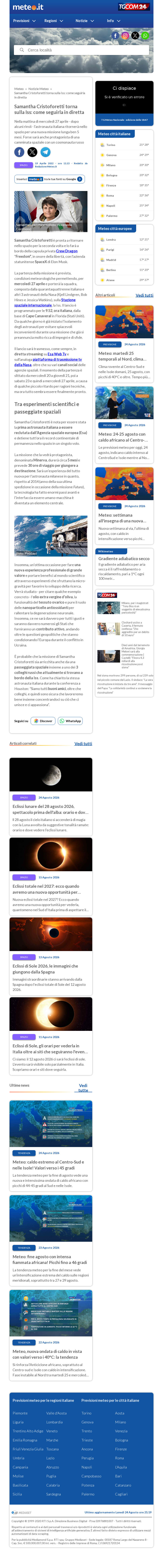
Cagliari (121, 1494)
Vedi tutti (83, 743)
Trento (87, 1431)
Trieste (87, 1440)
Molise (18, 1476)
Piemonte (20, 1413)
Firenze (121, 1449)
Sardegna (53, 1494)
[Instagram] (125, 36)
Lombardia (54, 1422)
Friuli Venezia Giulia (28, 1449)
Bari (118, 1476)
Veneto (52, 1431)
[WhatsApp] (145, 36)
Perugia (88, 1458)
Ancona (87, 1449)
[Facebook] (115, 36)
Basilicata (20, 1485)
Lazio (50, 1458)
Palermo (88, 1494)
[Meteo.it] (28, 7)
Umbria (18, 1458)
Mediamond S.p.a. (42, 1539)
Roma (119, 1458)
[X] (135, 36)
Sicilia (17, 1494)
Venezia (121, 1431)
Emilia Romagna (25, 1440)
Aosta (119, 1413)
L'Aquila (121, 1467)
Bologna (121, 1440)
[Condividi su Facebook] (19, 156)
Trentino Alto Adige (28, 1431)
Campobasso (91, 1476)
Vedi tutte (83, 1088)
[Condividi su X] (32, 156)
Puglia (51, 1476)
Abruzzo (52, 1467)
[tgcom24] (134, 7)
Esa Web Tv (57, 354)
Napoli (87, 1467)
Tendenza (24, 1153)
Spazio (24, 165)
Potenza (88, 1485)
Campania (20, 1467)
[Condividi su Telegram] (45, 156)
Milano (120, 1422)
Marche (52, 1440)
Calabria (53, 1485)
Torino (86, 1413)
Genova (87, 1422)
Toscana (52, 1449)
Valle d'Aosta (56, 1413)
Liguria (18, 1422)
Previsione (109, 344)
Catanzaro (123, 1485)
